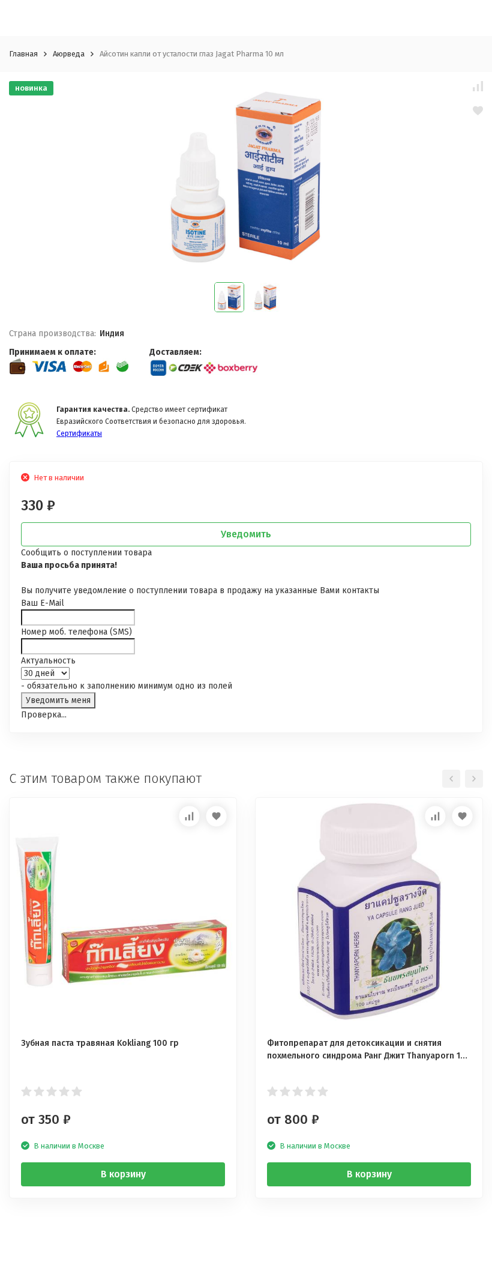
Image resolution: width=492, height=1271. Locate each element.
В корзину (123, 1174)
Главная (23, 53)
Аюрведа (69, 53)
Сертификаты (79, 433)
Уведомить (246, 534)
